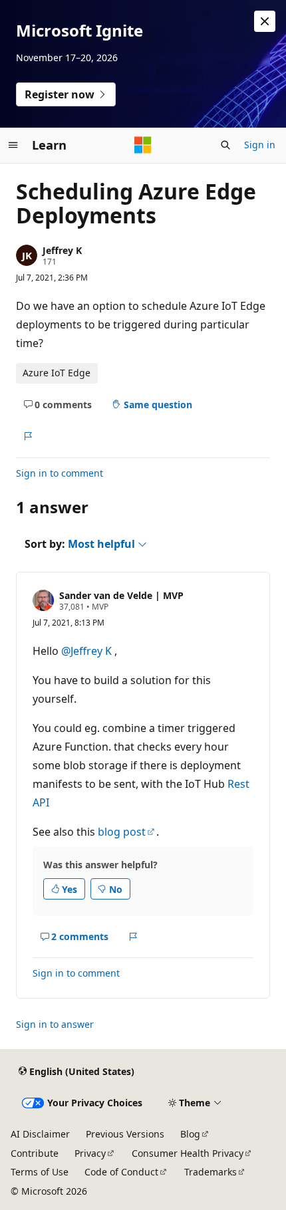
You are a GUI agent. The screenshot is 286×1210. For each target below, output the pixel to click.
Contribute (35, 1153)
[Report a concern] (27, 436)
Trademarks (210, 1171)
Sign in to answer (55, 1024)
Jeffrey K (62, 250)
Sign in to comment (59, 473)
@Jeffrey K (87, 651)
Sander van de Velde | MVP (121, 595)
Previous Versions (125, 1134)
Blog (190, 1134)
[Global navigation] (13, 145)
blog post (122, 831)
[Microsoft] (143, 145)
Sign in (259, 144)
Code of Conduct (121, 1171)
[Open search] (225, 145)
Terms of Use (40, 1171)
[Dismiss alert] (264, 21)
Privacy (90, 1153)
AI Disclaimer (40, 1134)
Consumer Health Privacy (187, 1153)
